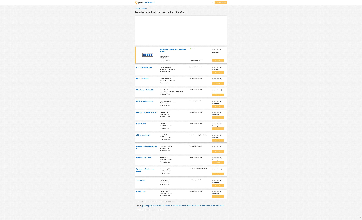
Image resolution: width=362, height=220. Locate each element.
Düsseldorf (167, 205)
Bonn (211, 205)
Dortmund (207, 205)
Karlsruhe (139, 207)
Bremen (202, 205)
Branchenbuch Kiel (142, 8)
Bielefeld (150, 207)
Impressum (154, 210)
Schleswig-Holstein (142, 201)
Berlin (143, 205)
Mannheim (145, 207)
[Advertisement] (181, 30)
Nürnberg (183, 205)
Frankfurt (161, 205)
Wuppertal (216, 205)
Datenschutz (161, 210)
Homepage (215, 52)
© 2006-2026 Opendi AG (143, 210)
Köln (157, 205)
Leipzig (194, 205)
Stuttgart (173, 205)
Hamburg (148, 205)
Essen (197, 205)
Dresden (189, 205)
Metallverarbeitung (172, 201)
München (153, 205)
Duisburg (221, 205)
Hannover (178, 205)
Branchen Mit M (163, 201)
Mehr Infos (218, 60)
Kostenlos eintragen (221, 2)
